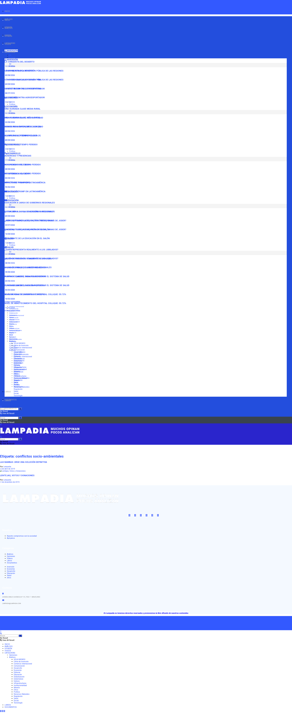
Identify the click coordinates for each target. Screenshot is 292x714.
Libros (9, 561)
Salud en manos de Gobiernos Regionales (28, 267)
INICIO (7, 11)
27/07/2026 (10, 225)
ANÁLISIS (9, 28)
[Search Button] (20, 409)
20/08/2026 (10, 131)
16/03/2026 (10, 299)
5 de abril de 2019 (7, 469)
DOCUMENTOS (11, 409)
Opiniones (13, 348)
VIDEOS (8, 44)
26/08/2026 (10, 122)
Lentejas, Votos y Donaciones (17, 475)
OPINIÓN (8, 36)
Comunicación (19, 350)
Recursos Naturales (15, 339)
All (10, 55)
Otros (11, 335)
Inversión (10, 567)
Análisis (12, 350)
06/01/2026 (10, 102)
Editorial (11, 320)
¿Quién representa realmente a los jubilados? (31, 249)
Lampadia (7, 467)
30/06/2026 (10, 187)
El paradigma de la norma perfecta (25, 294)
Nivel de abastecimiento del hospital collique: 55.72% (35, 303)
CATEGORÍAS (10, 52)
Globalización (13, 313)
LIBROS (8, 392)
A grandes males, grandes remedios (25, 276)
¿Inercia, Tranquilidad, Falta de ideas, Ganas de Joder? (35, 229)
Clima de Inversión (21, 345)
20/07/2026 (10, 149)
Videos (10, 558)
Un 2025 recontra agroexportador (25, 97)
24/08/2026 (10, 263)
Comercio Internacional (16, 306)
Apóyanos (11, 538)
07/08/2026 (10, 84)
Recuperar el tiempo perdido (21, 144)
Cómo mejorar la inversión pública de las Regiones (34, 79)
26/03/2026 (10, 290)
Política (12, 57)
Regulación (12, 341)
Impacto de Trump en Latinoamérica (25, 191)
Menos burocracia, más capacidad (24, 126)
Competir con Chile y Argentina (23, 88)
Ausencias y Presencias (18, 155)
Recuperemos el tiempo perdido (23, 173)
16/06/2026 (10, 196)
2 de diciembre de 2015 (10, 482)
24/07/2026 (10, 93)
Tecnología (12, 346)
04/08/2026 (10, 216)
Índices (11, 326)
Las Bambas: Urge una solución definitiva (23, 462)
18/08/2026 (10, 272)
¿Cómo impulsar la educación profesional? (29, 220)
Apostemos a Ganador (17, 182)
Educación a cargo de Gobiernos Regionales (30, 202)
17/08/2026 (10, 169)
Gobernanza (13, 324)
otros (9, 578)
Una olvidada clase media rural (22, 109)
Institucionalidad (14, 330)
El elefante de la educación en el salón (27, 238)
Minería (11, 333)
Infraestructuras (14, 319)
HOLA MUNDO (19, 343)
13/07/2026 (10, 234)
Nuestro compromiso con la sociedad (22, 536)
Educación (18, 367)
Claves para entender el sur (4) (23, 135)
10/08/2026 (10, 75)
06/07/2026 (10, 178)
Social (11, 343)
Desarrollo (18, 361)
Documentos (12, 563)
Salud (16, 391)
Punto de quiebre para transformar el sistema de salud (37, 285)
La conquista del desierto (19, 62)
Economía (17, 363)
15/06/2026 (10, 243)
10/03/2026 (10, 308)
